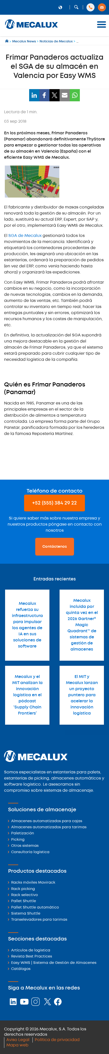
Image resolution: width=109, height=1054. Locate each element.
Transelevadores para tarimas (39, 919)
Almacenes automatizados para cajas (46, 821)
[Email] (65, 95)
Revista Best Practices (31, 956)
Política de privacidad (57, 1040)
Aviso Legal (17, 1040)
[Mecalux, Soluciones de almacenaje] (31, 29)
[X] (54, 95)
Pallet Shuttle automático (35, 907)
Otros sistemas (25, 846)
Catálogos (20, 969)
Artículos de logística (30, 950)
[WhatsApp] (75, 95)
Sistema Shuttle (25, 913)
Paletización (22, 833)
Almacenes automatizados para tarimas (48, 827)
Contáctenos (54, 546)
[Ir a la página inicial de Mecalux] (7, 41)
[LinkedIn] (34, 95)
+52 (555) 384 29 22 (54, 503)
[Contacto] (102, 7)
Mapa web (17, 1045)
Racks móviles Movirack (33, 882)
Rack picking (23, 889)
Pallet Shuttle (23, 901)
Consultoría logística (30, 852)
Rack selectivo (24, 895)
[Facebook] (44, 95)
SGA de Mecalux (25, 236)
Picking (18, 839)
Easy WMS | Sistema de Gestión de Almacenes (53, 963)
